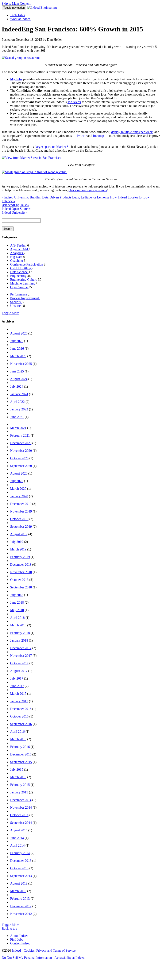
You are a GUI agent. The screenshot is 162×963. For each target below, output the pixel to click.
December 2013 (20, 860)
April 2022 (17, 401)
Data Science (19, 272)
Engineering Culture (24, 279)
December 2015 (20, 754)
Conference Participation (27, 264)
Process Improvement (25, 298)
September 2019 (21, 526)
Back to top (9, 928)
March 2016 (18, 739)
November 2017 (21, 655)
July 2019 (16, 542)
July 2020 (16, 481)
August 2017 (18, 671)
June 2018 (17, 602)
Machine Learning (22, 283)
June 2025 (17, 371)
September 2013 (21, 876)
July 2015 (16, 769)
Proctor (81, 136)
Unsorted (16, 306)
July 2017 (16, 678)
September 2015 (21, 762)
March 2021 (18, 428)
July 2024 (16, 386)
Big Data (16, 257)
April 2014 (17, 845)
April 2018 (17, 617)
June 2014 (17, 838)
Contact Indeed (20, 943)
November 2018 (21, 572)
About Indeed (19, 935)
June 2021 (17, 417)
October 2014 (19, 815)
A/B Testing (18, 245)
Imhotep (98, 136)
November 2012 (21, 914)
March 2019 (18, 549)
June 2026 (17, 348)
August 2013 (18, 883)
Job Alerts (74, 102)
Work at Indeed (20, 19)
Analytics (17, 253)
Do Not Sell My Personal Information (27, 957)
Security (16, 302)
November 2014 (21, 807)
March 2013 (18, 891)
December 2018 (20, 564)
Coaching (17, 260)
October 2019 (19, 519)
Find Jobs (16, 939)
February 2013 (20, 898)
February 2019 (20, 557)
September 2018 (21, 587)
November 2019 (21, 511)
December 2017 (20, 648)
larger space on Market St (52, 146)
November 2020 (21, 450)
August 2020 (18, 473)
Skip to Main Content (16, 3)
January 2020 (19, 496)
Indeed (16, 950)
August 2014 (18, 830)
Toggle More (10, 313)
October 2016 (19, 716)
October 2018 (19, 579)
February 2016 (20, 747)
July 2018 (16, 595)
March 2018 (18, 625)
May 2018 (17, 610)
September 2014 (21, 822)
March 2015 (18, 777)
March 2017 (18, 693)
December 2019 (20, 504)
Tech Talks (17, 15)
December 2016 (20, 709)
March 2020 (18, 488)
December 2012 (20, 906)
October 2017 (19, 663)
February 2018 (20, 633)
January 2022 (19, 409)
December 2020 (20, 443)
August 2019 (18, 534)
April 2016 (17, 731)
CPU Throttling (21, 268)
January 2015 (19, 792)
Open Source (19, 287)
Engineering (18, 276)
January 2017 (19, 701)
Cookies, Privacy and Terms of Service (50, 950)
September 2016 (21, 724)
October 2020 (19, 458)
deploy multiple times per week (132, 132)
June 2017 (17, 686)
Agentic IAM (19, 249)
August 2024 (18, 379)
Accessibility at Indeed (69, 957)
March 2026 (18, 356)
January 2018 (19, 640)
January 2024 (19, 394)
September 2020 (21, 466)
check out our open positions (88, 190)
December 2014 (20, 800)
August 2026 (18, 333)
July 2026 (16, 341)
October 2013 (19, 868)
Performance (19, 294)
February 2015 (20, 784)
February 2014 (20, 853)
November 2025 (21, 364)
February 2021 (20, 435)
